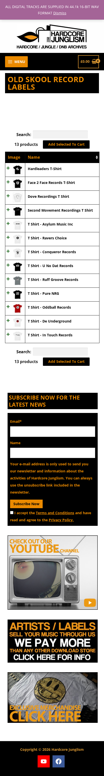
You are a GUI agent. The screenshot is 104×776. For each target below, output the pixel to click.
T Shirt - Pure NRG (43, 293)
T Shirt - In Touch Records (50, 335)
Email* (16, 421)
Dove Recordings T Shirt (48, 196)
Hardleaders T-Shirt (45, 168)
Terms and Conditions (55, 512)
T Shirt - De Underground (49, 321)
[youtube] (44, 761)
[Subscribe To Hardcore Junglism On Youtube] (53, 572)
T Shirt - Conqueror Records (52, 251)
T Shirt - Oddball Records (49, 307)
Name (34, 157)
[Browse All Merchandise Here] (53, 697)
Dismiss (59, 13)
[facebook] (59, 761)
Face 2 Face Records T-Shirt (51, 182)
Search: (23, 134)
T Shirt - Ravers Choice (47, 238)
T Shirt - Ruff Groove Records (53, 279)
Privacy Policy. (61, 520)
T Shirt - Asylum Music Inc (50, 224)
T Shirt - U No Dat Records (50, 265)
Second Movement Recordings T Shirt (60, 210)
